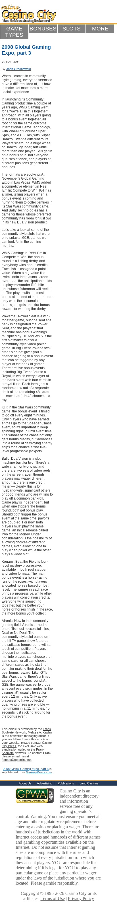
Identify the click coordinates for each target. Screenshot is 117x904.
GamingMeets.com (39, 772)
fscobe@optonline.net (17, 759)
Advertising (44, 783)
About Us (25, 783)
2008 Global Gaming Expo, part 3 (26, 769)
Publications (66, 783)
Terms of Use (53, 898)
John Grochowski (18, 69)
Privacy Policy (81, 898)
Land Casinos (89, 783)
